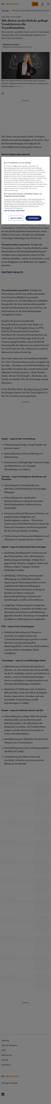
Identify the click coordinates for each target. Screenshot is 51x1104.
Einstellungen (16, 218)
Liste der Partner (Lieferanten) (14, 210)
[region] (25, 190)
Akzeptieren (33, 218)
